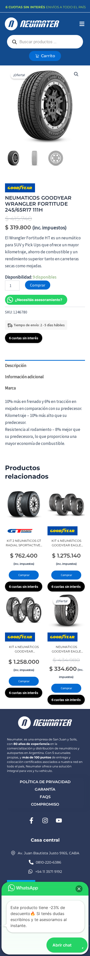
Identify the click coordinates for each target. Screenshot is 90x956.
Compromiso (45, 804)
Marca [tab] (10, 388)
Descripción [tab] (15, 365)
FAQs (45, 796)
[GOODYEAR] (20, 187)
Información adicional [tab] (24, 376)
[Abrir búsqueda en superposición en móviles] (45, 41)
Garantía (45, 789)
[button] (82, 24)
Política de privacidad (45, 781)
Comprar (37, 285)
